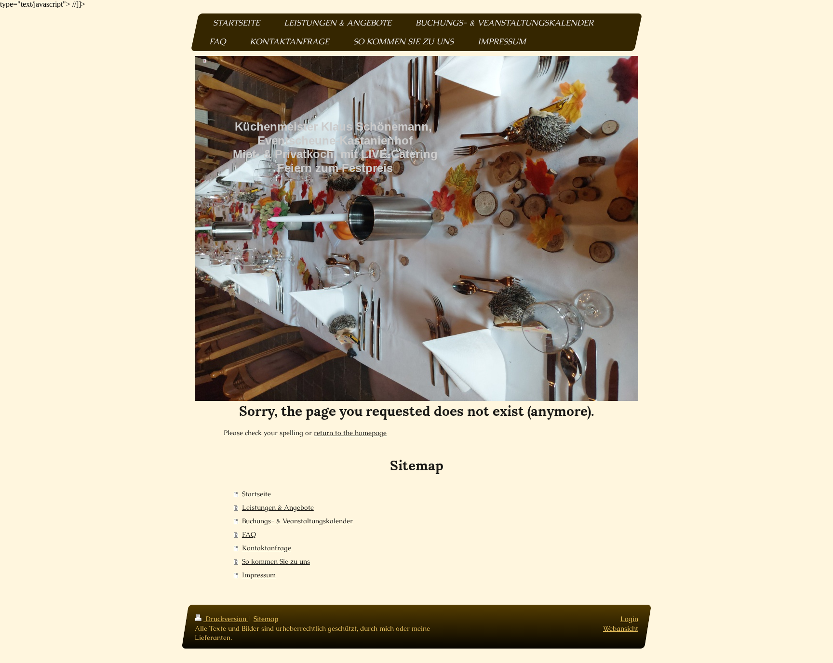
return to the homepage (350, 432)
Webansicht (620, 628)
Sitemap (266, 618)
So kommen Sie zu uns (276, 561)
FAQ (249, 534)
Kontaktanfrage (266, 548)
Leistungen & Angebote (278, 507)
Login (629, 618)
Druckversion (225, 618)
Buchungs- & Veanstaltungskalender (297, 521)
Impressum (259, 574)
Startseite (256, 494)
